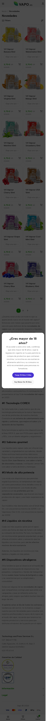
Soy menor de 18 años (23, 382)
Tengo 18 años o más (23, 375)
